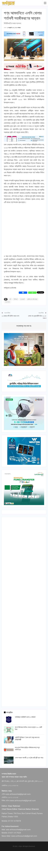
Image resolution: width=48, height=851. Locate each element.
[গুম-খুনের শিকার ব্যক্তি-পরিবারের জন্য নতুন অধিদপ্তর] (9, 749)
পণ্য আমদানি (22, 299)
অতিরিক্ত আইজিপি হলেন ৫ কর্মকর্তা (25, 717)
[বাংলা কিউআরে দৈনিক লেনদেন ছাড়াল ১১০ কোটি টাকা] (9, 729)
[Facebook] (23, 293)
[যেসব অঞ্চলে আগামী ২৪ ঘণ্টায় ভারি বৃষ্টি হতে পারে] (9, 760)
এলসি (10, 299)
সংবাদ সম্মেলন (7, 302)
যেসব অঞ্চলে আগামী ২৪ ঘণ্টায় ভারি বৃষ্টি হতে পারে (29, 758)
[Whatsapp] (32, 293)
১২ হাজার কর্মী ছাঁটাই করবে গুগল (10, 316)
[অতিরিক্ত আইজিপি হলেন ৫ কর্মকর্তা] (9, 719)
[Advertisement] (24, 229)
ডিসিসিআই (16, 299)
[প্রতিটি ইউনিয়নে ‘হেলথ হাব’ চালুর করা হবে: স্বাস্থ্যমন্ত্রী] (9, 739)
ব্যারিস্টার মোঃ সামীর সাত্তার (32, 299)
